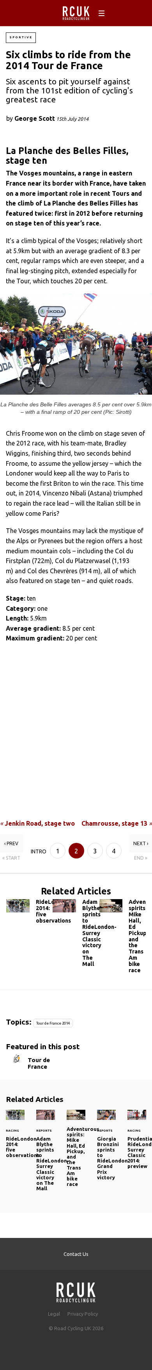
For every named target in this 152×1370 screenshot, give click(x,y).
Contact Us (76, 1254)
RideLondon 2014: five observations (29, 913)
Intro (38, 851)
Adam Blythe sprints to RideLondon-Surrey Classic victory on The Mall (76, 934)
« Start (11, 857)
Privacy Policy (82, 1313)
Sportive (20, 37)
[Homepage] (76, 1290)
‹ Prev (11, 843)
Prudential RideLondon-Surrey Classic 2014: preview (136, 1144)
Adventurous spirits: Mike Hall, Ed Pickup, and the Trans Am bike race (122, 938)
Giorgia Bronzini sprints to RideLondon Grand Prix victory (106, 1149)
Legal (54, 1313)
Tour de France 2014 (53, 1023)
